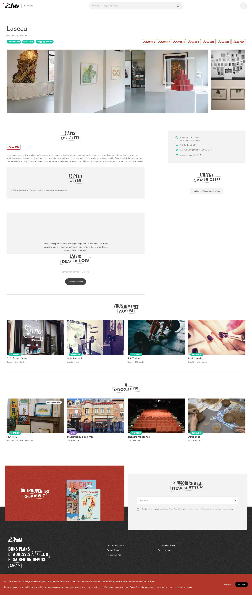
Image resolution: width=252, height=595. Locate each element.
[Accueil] (12, 6)
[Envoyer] (234, 500)
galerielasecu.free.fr (189, 155)
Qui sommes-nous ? (116, 545)
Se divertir (28, 6)
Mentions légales (185, 587)
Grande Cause (113, 550)
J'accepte (241, 584)
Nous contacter (114, 554)
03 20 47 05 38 (188, 145)
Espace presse (164, 550)
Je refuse (227, 584)
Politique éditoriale (166, 545)
